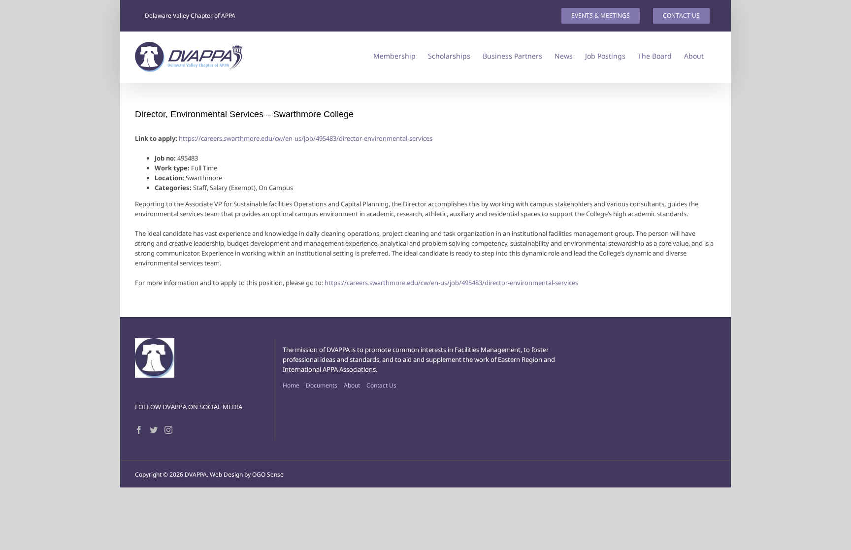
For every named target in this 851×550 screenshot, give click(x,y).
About (352, 385)
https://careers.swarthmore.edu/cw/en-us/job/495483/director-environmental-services (305, 138)
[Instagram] (168, 430)
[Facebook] (139, 430)
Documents (321, 385)
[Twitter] (154, 430)
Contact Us (381, 385)
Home (291, 385)
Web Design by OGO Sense (247, 474)
